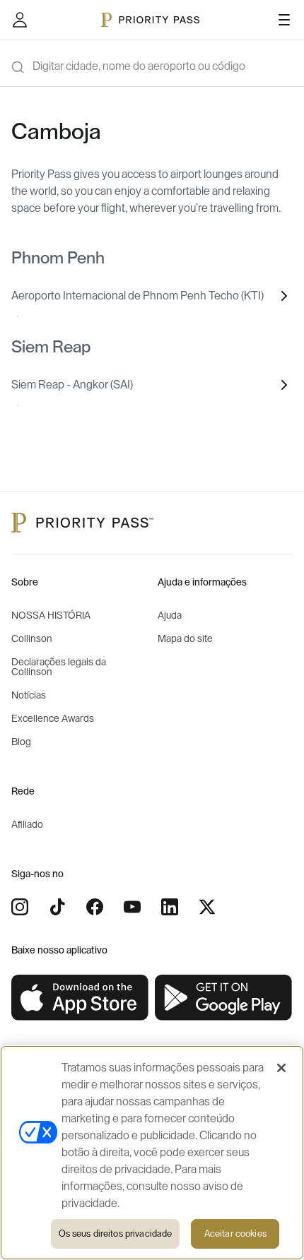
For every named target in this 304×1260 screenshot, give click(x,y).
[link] (80, 998)
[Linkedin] (169, 906)
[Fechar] (281, 1067)
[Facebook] (94, 906)
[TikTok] (57, 906)
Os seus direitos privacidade (116, 1233)
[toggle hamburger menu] (284, 19)
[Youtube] (132, 906)
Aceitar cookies (235, 1233)
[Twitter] (207, 906)
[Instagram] (19, 906)
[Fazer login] (19, 19)
